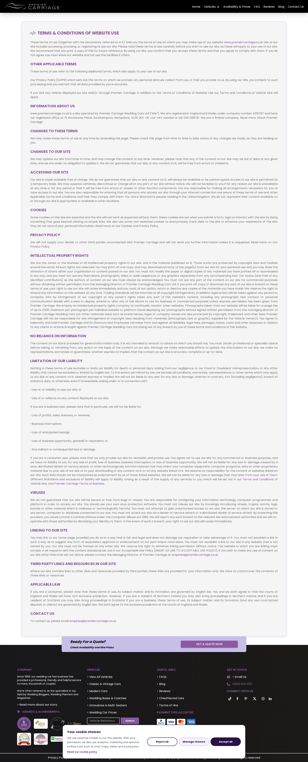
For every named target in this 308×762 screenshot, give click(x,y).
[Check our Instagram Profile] (263, 698)
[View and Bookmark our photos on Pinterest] (245, 698)
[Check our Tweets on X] (254, 698)
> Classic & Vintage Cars (104, 684)
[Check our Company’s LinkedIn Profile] (270, 698)
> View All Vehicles (99, 677)
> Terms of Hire (167, 705)
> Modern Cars (97, 691)
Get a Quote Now (209, 644)
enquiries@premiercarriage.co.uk (195, 555)
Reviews (269, 7)
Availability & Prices (236, 7)
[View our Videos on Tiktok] (229, 698)
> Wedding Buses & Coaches (106, 698)
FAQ (257, 7)
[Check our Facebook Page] (237, 698)
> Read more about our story (37, 705)
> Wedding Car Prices (102, 712)
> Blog (161, 684)
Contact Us (296, 7)
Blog (281, 7)
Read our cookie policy (82, 752)
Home (196, 7)
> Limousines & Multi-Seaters (107, 705)
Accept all (225, 741)
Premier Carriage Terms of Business (79, 484)
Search (129, 720)
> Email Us (239, 677)
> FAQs (161, 677)
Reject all (162, 741)
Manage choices (194, 741)
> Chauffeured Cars (170, 698)
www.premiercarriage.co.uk (243, 42)
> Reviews (163, 691)
